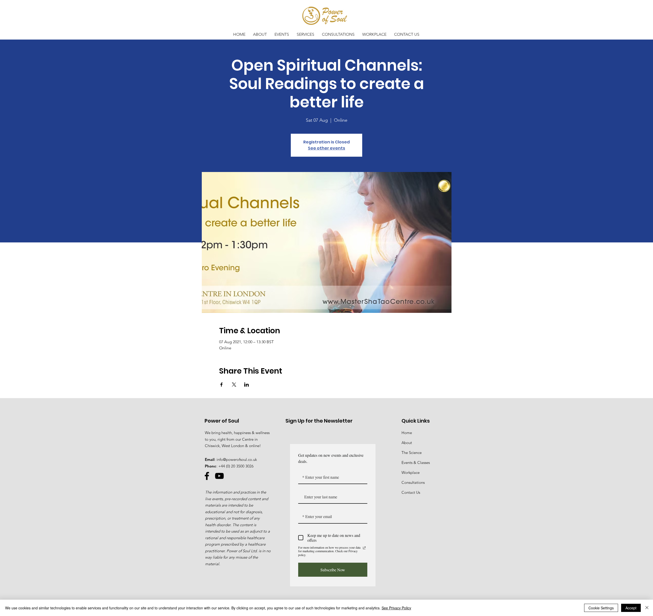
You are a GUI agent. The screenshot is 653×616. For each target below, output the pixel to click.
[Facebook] (207, 476)
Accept (630, 607)
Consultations (413, 482)
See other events (326, 148)
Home (406, 432)
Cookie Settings (601, 607)
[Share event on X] (234, 385)
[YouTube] (219, 476)
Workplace (410, 472)
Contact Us (410, 492)
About (406, 442)
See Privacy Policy (396, 607)
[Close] (647, 608)
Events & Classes (415, 462)
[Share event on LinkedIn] (246, 385)
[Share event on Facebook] (221, 385)
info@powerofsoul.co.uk (237, 459)
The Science (411, 452)
